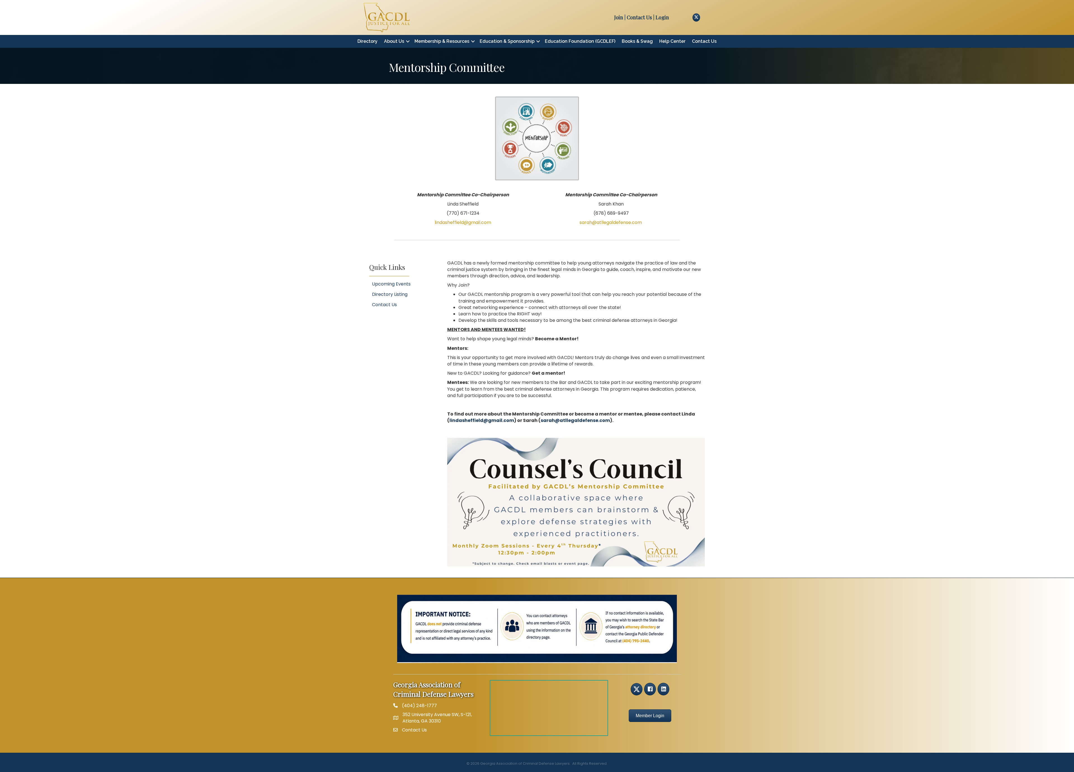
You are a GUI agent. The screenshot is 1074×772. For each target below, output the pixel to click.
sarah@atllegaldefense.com (575, 420)
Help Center (672, 41)
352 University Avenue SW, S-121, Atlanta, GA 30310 (437, 717)
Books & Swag (637, 41)
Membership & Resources (441, 41)
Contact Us (704, 41)
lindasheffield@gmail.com (463, 222)
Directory (367, 41)
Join (618, 17)
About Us (394, 41)
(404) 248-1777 (419, 705)
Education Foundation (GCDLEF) (580, 41)
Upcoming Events (391, 284)
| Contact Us (637, 17)
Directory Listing (390, 294)
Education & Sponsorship (507, 41)
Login (662, 17)
